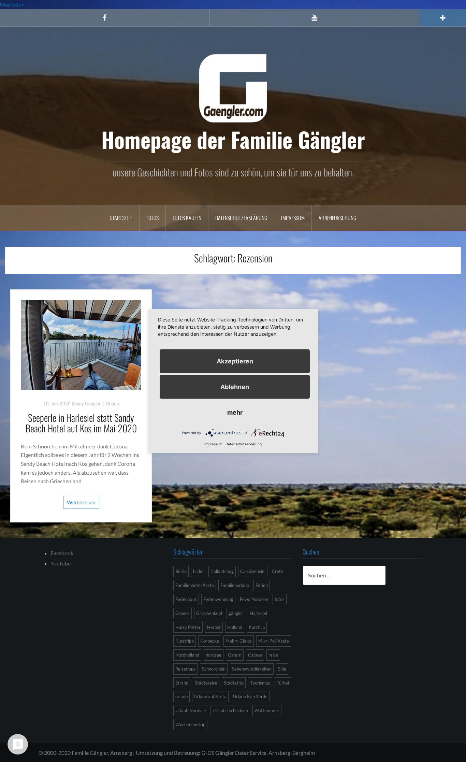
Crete (277, 571)
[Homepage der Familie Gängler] (233, 87)
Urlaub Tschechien (230, 710)
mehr (235, 412)
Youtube (60, 563)
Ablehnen (234, 386)
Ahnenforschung (337, 218)
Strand (181, 683)
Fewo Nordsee (254, 599)
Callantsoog (222, 571)
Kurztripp (184, 641)
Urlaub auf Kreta (210, 696)
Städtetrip (234, 683)
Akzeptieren (235, 360)
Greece (182, 613)
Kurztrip (257, 627)
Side (282, 669)
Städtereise (206, 683)
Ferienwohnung (218, 599)
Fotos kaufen (187, 218)
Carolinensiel (252, 571)
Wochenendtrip (190, 724)
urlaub (181, 696)
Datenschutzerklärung (241, 218)
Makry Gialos (238, 641)
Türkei (283, 683)
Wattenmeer (266, 710)
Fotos (152, 218)
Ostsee (255, 655)
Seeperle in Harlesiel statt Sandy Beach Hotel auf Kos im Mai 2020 (81, 423)
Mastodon (12, 4)
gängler (236, 613)
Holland (234, 627)
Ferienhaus (186, 599)
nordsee (213, 655)
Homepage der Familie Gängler (233, 139)
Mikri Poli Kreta (273, 641)
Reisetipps (185, 669)
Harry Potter (188, 627)
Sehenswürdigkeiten (252, 669)
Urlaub (112, 403)
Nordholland (187, 655)
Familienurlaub (234, 585)
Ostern (235, 655)
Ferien (262, 585)
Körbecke (209, 641)
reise (273, 655)
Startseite (121, 218)
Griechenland (209, 613)
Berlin (181, 571)
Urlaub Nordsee (190, 710)
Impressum (293, 218)
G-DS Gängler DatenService (233, 752)
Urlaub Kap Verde (250, 696)
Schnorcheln (213, 669)
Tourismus (260, 683)
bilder (198, 571)
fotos (280, 599)
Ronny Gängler (86, 403)
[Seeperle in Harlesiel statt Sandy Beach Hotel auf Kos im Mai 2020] (81, 344)
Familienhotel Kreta (194, 585)
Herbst (214, 627)
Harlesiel (258, 613)
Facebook (61, 553)
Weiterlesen (81, 502)
